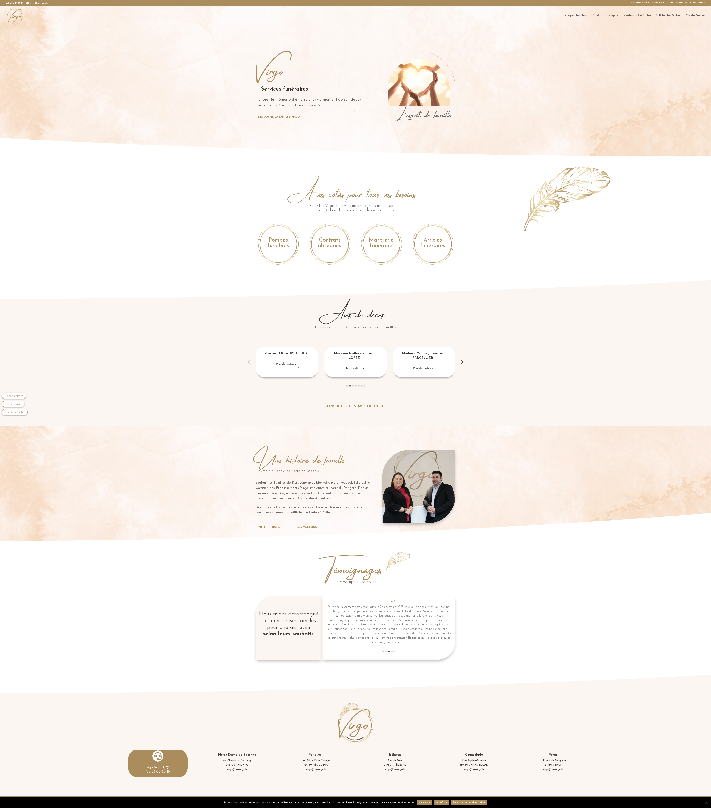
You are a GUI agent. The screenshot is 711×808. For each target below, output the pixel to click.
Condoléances (695, 15)
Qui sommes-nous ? (639, 3)
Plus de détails (286, 368)
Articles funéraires (668, 15)
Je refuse (441, 802)
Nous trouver (659, 3)
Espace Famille (697, 3)
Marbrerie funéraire (637, 15)
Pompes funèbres (576, 15)
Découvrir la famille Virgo (279, 117)
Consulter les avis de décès (355, 406)
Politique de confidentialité (469, 802)
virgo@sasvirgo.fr (237, 769)
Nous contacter (678, 3)
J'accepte (424, 802)
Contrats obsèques (606, 15)
